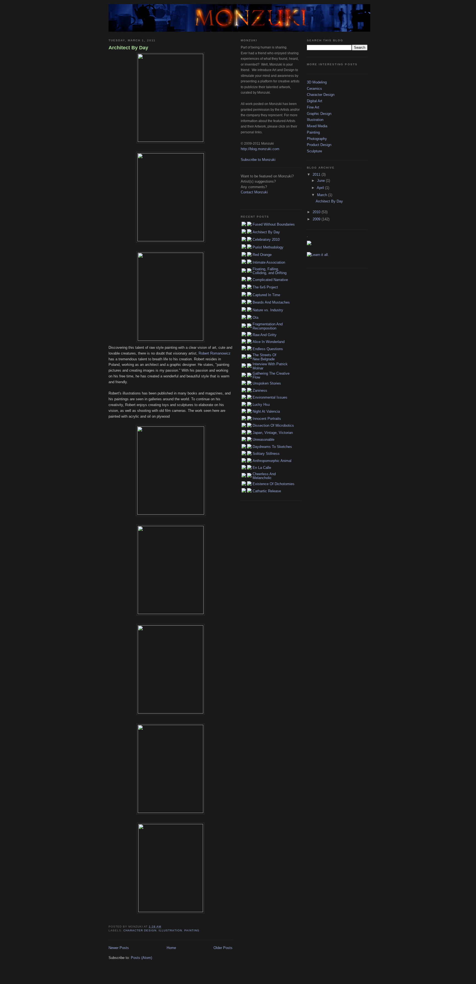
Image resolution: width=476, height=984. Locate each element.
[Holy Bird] (170, 570)
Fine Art (313, 107)
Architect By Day (128, 47)
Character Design (139, 930)
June (321, 181)
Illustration (170, 930)
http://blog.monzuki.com (260, 149)
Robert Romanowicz (215, 353)
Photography (317, 139)
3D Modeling (317, 82)
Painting (191, 930)
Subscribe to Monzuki (258, 160)
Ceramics (314, 88)
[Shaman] (170, 768)
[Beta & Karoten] (170, 669)
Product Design (319, 145)
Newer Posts (119, 948)
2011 (317, 174)
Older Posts (222, 948)
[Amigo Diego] (170, 868)
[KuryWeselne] (170, 197)
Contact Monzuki (254, 192)
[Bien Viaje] (170, 470)
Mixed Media (317, 126)
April (321, 188)
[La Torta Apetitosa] (170, 296)
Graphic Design (319, 114)
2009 (317, 219)
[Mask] (170, 97)
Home (171, 948)
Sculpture (314, 151)
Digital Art (314, 101)
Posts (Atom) (141, 958)
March (322, 195)
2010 (317, 212)
